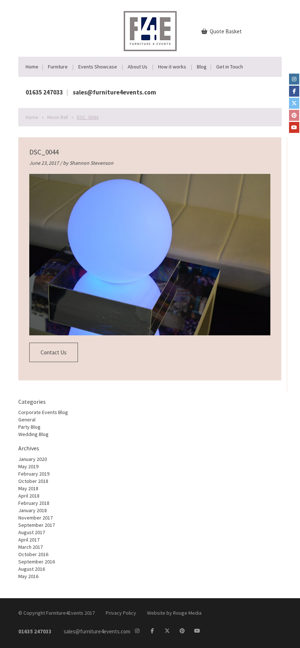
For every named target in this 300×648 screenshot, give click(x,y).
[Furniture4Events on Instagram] (294, 79)
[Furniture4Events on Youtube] (294, 127)
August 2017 (31, 532)
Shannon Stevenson (91, 163)
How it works (172, 66)
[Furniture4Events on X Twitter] (294, 103)
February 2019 (33, 473)
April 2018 (29, 495)
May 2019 (28, 466)
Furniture (58, 66)
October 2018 (33, 481)
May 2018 (28, 488)
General (26, 419)
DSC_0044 (44, 152)
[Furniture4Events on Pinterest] (294, 115)
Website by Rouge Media (174, 613)
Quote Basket (225, 31)
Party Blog (29, 427)
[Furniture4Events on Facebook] (294, 91)
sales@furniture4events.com (114, 92)
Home (32, 66)
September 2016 (36, 561)
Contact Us (54, 352)
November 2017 (35, 517)
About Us (137, 66)
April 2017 (29, 539)
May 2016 (28, 576)
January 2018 (32, 510)
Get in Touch (229, 66)
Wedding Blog (33, 434)
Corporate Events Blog (43, 412)
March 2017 (30, 547)
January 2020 (32, 459)
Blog (202, 66)
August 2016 (31, 569)
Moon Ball (57, 117)
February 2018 (33, 503)
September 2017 (36, 525)
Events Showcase (97, 66)
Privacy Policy (121, 613)
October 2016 (33, 554)
